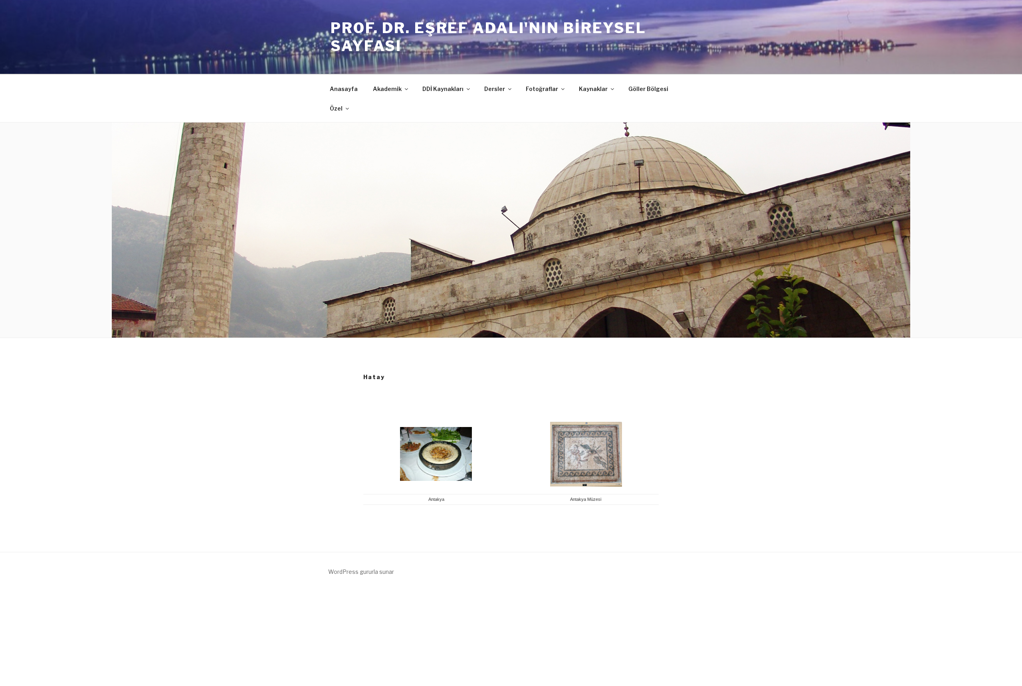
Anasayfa (344, 88)
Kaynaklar (593, 88)
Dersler (494, 88)
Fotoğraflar (542, 88)
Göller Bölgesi (648, 88)
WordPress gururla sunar (361, 571)
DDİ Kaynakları (442, 88)
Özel (336, 108)
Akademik (387, 88)
